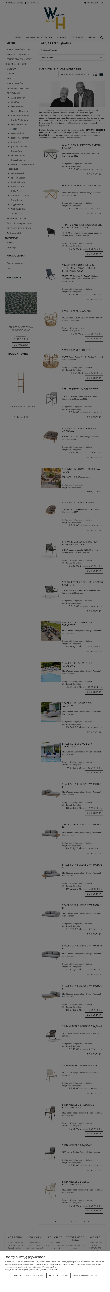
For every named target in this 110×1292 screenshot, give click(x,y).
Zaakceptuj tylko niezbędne (28, 1275)
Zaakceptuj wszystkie (85, 1275)
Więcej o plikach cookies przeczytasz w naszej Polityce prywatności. (31, 1269)
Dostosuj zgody (58, 1275)
